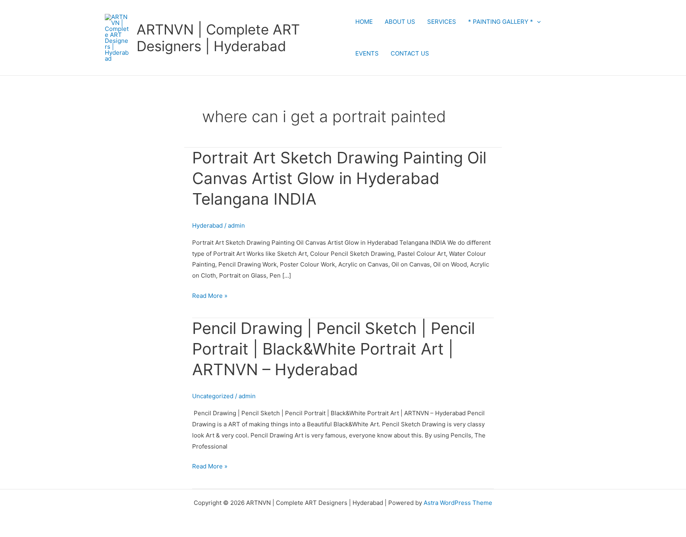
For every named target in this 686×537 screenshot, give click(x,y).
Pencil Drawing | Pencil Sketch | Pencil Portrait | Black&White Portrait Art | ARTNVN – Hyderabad (333, 348)
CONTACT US (410, 53)
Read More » (209, 294)
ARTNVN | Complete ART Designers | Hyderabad (218, 37)
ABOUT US (400, 21)
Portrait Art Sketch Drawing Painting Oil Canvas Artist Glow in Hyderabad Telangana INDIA (339, 178)
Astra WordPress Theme (458, 502)
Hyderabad (207, 225)
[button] (537, 21)
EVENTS (367, 53)
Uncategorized (212, 396)
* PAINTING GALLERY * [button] (500, 21)
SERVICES (441, 21)
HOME (364, 21)
